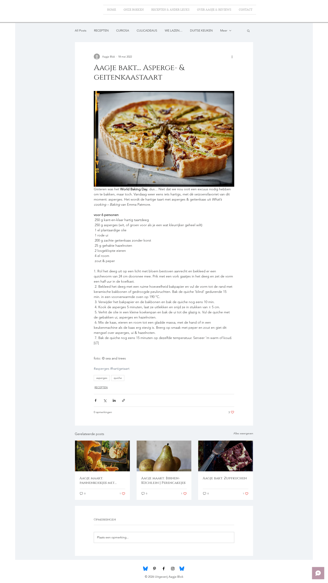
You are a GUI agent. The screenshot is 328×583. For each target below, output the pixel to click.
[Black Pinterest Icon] (154, 568)
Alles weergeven (243, 433)
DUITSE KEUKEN (201, 30)
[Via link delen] (123, 400)
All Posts (80, 30)
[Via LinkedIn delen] (114, 400)
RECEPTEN (101, 30)
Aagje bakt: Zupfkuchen (225, 478)
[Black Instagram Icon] (172, 568)
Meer (223, 30)
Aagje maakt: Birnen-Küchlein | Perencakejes (163, 480)
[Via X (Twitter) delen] (105, 400)
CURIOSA (122, 30)
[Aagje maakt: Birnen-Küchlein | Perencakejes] (164, 456)
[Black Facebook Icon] (163, 568)
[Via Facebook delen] (95, 400)
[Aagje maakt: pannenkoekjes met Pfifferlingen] (102, 456)
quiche (118, 378)
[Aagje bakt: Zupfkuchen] (225, 456)
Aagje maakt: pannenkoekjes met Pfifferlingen (97, 480)
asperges (101, 378)
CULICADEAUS (147, 30)
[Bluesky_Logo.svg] (145, 568)
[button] (248, 30)
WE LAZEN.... (173, 30)
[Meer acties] (232, 56)
